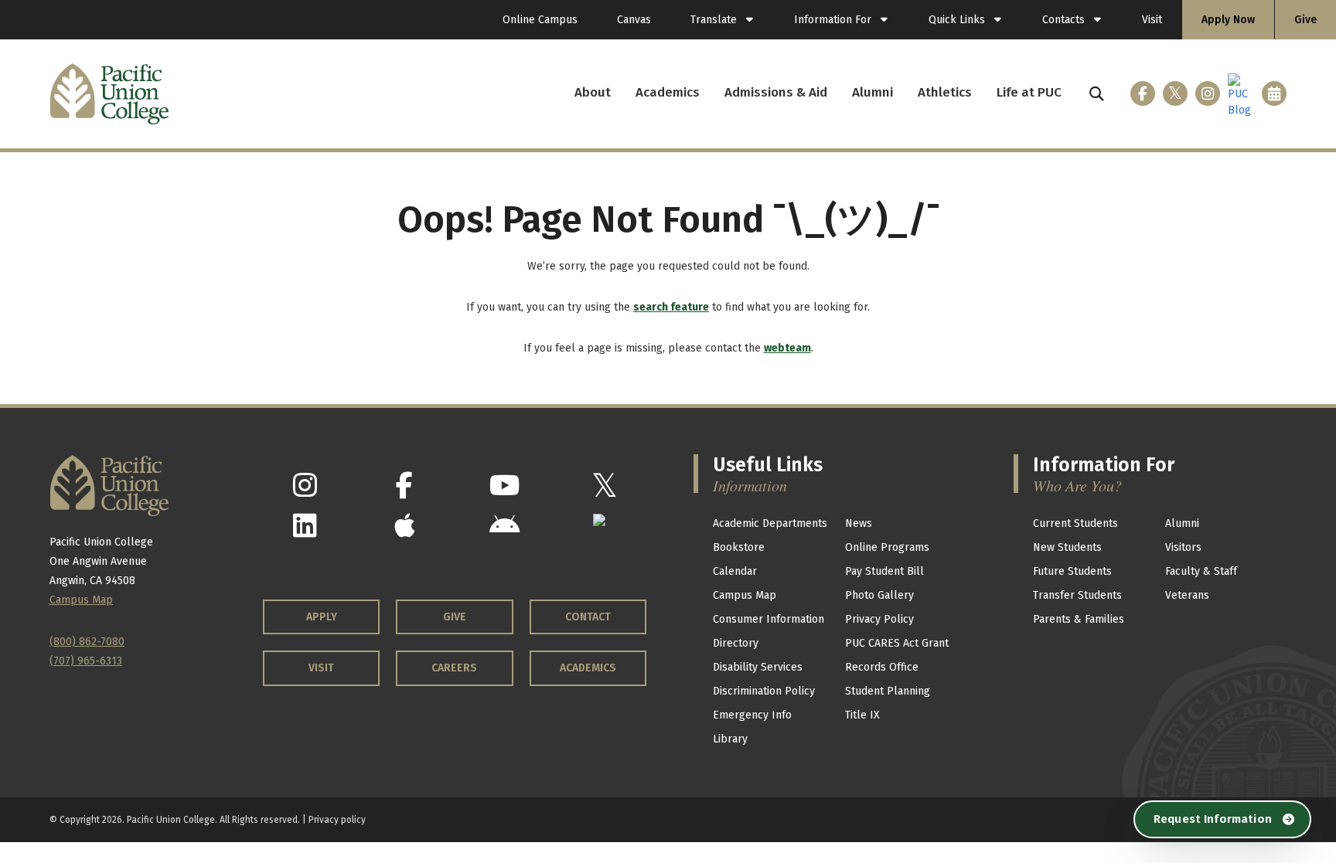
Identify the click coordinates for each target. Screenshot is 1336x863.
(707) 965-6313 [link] (85, 661)
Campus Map (81, 599)
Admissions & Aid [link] (775, 92)
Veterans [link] (1187, 595)
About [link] (592, 92)
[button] (1096, 94)
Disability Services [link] (758, 667)
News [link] (858, 523)
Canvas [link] (634, 19)
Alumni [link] (872, 92)
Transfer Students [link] (1077, 595)
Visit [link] (1152, 19)
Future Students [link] (1072, 571)
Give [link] (1305, 19)
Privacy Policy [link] (879, 619)
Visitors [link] (1183, 547)
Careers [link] (454, 667)
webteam (787, 348)
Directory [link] (735, 643)
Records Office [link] (881, 667)
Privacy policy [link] (337, 819)
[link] (722, 19)
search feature (671, 307)
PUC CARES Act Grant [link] (897, 643)
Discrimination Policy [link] (764, 691)
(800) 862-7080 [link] (86, 641)
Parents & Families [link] (1078, 619)
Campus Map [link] (744, 595)
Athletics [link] (945, 92)
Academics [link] (668, 92)
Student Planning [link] (887, 691)
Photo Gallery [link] (879, 595)
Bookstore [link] (739, 547)
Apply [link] (321, 616)
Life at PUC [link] (1029, 92)
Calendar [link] (735, 571)
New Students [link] (1067, 547)
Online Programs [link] (887, 547)
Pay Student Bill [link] (884, 571)
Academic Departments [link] (770, 523)
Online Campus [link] (540, 19)
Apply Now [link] (1228, 19)
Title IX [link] (862, 715)
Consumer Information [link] (768, 619)
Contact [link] (588, 616)
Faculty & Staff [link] (1201, 571)
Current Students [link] (1075, 523)
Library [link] (730, 739)
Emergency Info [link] (752, 715)
